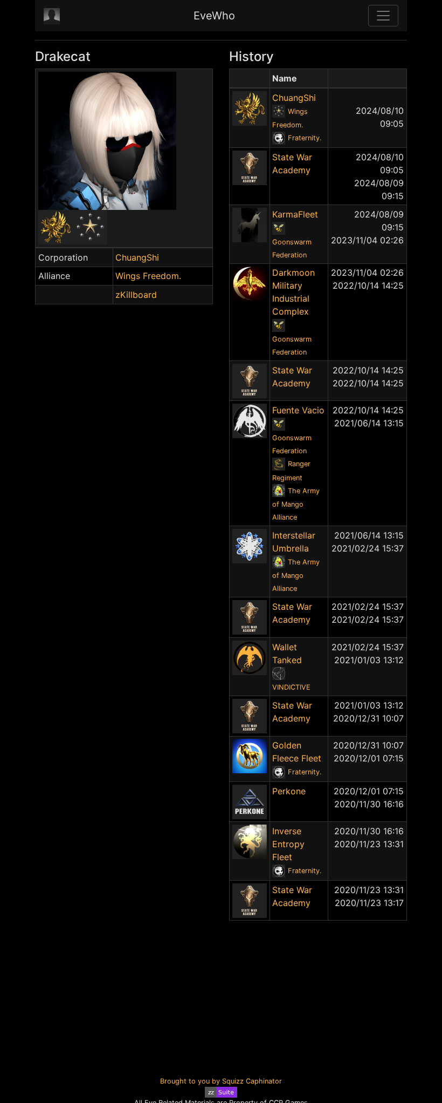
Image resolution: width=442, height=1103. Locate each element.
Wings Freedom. (148, 275)
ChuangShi (137, 257)
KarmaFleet (295, 214)
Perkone (289, 791)
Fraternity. (305, 138)
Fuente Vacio (298, 410)
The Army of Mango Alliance (296, 504)
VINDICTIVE (291, 687)
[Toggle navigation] (383, 15)
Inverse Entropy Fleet (288, 844)
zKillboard (136, 294)
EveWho (214, 15)
